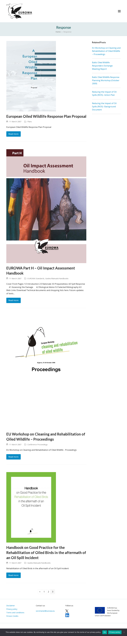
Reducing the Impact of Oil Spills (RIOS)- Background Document (104, 106)
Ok (105, 632)
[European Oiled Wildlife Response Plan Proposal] (31, 76)
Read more (13, 134)
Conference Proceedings (37, 444)
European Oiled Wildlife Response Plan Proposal (46, 116)
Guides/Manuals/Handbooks (56, 278)
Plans (29, 121)
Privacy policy (114, 632)
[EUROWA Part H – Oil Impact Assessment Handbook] (46, 206)
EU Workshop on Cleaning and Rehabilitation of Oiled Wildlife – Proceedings (106, 51)
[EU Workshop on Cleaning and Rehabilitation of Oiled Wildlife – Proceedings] (46, 372)
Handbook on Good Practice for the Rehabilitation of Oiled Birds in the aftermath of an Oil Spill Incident (46, 552)
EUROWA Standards (35, 278)
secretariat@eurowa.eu (45, 611)
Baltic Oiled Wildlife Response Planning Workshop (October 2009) (105, 80)
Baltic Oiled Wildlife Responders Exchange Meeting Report (102, 65)
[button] (119, 11)
